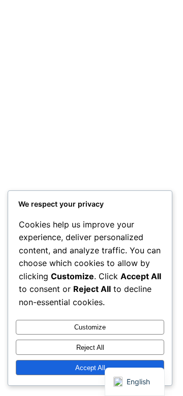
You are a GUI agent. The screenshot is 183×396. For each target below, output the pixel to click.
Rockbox (37, 22)
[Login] (129, 22)
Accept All (90, 368)
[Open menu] (106, 22)
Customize (90, 327)
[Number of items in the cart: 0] (155, 22)
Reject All (90, 347)
